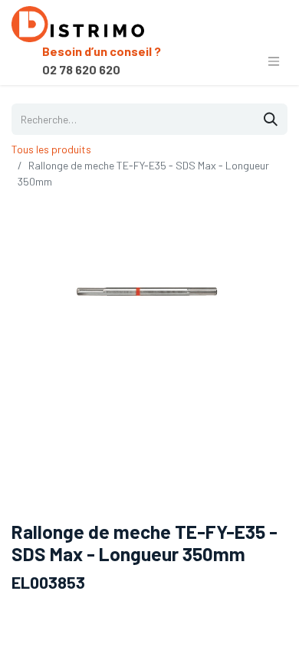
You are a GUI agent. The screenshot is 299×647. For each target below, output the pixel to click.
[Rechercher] (271, 119)
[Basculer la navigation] (274, 60)
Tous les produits (51, 149)
